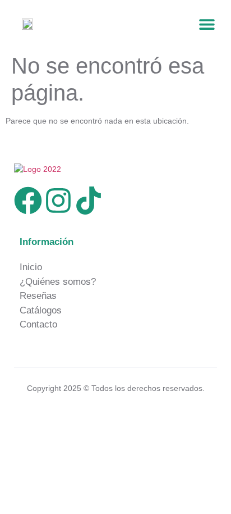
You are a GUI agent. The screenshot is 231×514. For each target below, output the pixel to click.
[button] (207, 24)
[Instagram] (58, 201)
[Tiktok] (89, 201)
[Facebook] (28, 201)
